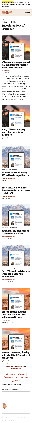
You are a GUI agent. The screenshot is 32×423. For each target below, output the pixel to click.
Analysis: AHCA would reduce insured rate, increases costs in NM (16, 190)
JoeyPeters (6, 320)
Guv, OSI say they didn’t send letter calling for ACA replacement (16, 274)
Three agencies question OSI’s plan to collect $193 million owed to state (14, 314)
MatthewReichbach (9, 178)
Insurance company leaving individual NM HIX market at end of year (16, 355)
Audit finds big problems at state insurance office (15, 232)
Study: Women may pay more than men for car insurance (13, 132)
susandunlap (7, 138)
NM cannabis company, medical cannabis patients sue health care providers (16, 65)
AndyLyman (6, 71)
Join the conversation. (11, 390)
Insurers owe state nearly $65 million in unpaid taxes (15, 174)
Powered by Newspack (8, 420)
